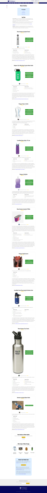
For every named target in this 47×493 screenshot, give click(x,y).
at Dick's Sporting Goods (29, 72)
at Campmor (29, 184)
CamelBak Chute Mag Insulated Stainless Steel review (21, 323)
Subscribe (27, 483)
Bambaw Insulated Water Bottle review (19, 429)
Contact (23, 489)
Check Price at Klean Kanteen (29, 39)
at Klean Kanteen (29, 215)
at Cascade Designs (29, 111)
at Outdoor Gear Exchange (29, 148)
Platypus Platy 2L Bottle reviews (19, 135)
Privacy (29, 491)
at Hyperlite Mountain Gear (29, 74)
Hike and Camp (22, 4)
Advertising (25, 489)
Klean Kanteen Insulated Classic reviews (20, 60)
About (20, 489)
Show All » (23, 437)
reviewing (17, 462)
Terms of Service (26, 491)
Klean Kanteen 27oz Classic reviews (19, 392)
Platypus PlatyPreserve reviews (18, 285)
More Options (23, 12)
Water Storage (25, 4)
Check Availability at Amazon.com (29, 405)
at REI (29, 109)
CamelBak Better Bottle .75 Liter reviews (19, 169)
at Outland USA (29, 38)
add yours (24, 438)
